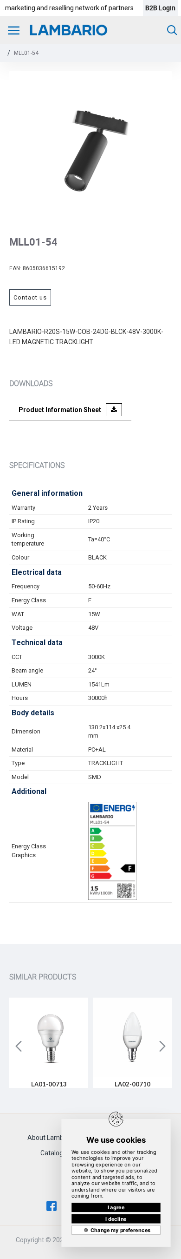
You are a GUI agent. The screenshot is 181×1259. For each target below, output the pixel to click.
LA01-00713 (49, 1084)
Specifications (37, 465)
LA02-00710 (132, 1084)
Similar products (42, 977)
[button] (18, 1046)
